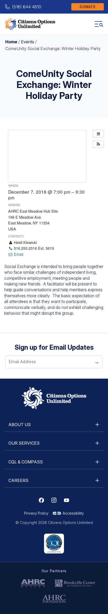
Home (11, 41)
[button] (98, 144)
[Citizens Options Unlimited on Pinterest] (54, 500)
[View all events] (98, 134)
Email (18, 254)
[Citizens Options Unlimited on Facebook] (41, 500)
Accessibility (73, 513)
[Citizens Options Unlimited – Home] (29, 24)
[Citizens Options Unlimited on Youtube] (66, 500)
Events (27, 41)
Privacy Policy (36, 513)
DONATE (87, 6)
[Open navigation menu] (98, 24)
